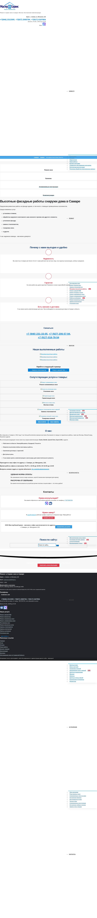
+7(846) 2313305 (7, 19)
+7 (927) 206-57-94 (59, 333)
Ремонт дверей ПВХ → (59, 370)
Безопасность (74, 472)
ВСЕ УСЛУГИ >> (5, 636)
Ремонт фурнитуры (75, 285)
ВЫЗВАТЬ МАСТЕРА (48, 517)
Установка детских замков (79, 539)
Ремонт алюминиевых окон (78, 296)
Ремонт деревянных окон (77, 294)
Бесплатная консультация (77, 167)
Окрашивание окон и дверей (80, 670)
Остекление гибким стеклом (78, 805)
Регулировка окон (5, 623)
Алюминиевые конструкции (78, 803)
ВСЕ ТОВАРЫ (54, 422)
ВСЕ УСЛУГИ (42, 422)
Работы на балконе (77, 298)
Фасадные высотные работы (80, 289)
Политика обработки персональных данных (82, 169)
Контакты (72, 854)
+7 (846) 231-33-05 (37, 333)
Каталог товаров (4, 649)
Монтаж (71, 345)
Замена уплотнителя (75, 301)
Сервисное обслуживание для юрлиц (80, 165)
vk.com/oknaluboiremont (40, 469)
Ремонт (71, 218)
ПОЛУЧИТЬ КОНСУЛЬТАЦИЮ (48, 565)
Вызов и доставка (75, 163)
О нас (1, 643)
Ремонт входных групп (76, 292)
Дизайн (71, 600)
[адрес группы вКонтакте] (50, 504)
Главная (36, 157)
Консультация (4, 651)
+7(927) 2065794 (23, 19)
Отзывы (2, 645)
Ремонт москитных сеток (77, 299)
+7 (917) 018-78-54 (48, 337)
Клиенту (71, 91)
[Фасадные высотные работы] (48, 354)
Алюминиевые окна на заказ (78, 796)
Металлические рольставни (78, 538)
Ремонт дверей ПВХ (75, 290)
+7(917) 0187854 (38, 19)
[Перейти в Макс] (44, 25)
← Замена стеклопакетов (38, 370)
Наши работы (4, 647)
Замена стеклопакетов (76, 287)
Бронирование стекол (78, 543)
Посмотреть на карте (63, 526)
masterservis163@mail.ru (9, 579)
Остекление (73, 727)
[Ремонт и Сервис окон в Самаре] (9, 10)
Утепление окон (4, 633)
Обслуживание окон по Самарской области (12, 655)
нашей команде (31, 514)
